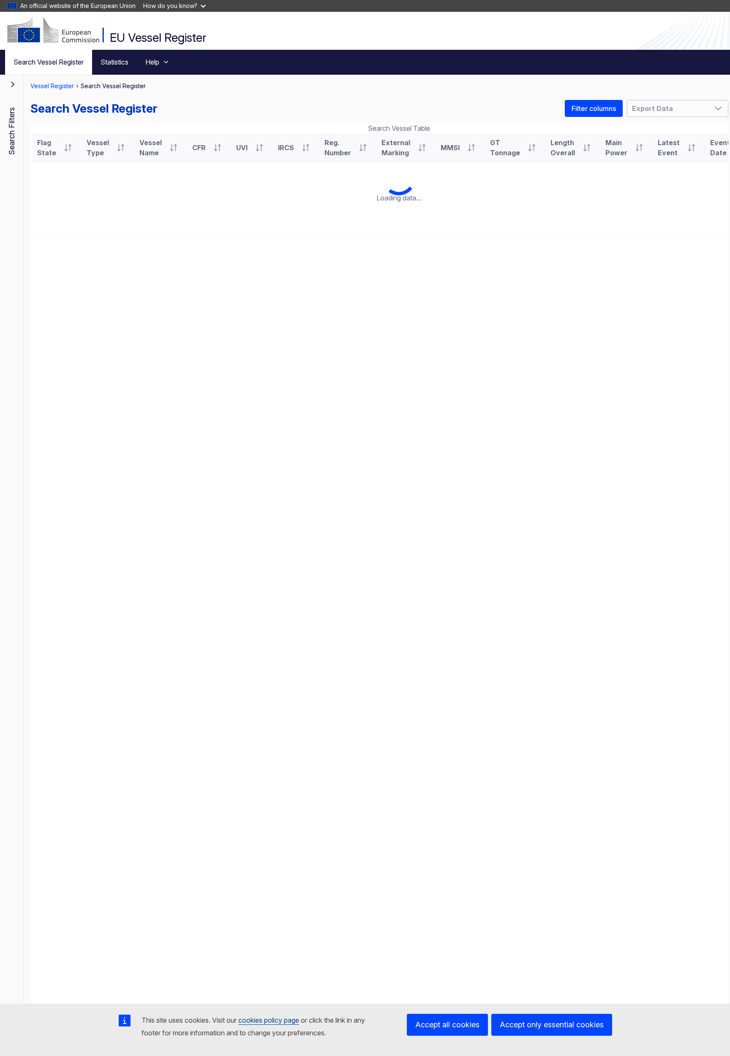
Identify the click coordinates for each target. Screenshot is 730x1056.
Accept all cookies (447, 1024)
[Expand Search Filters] (12, 84)
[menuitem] (48, 62)
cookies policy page (268, 1020)
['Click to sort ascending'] (68, 147)
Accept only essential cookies (552, 1024)
